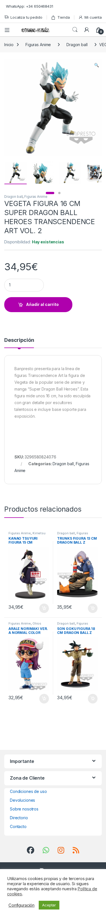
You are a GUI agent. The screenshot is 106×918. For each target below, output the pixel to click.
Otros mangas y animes (24, 625)
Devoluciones (22, 800)
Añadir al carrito (42, 304)
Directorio (19, 817)
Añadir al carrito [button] (43, 608)
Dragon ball (76, 44)
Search (75, 30)
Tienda (63, 17)
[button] (96, 65)
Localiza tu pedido (26, 17)
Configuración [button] (21, 905)
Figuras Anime (38, 44)
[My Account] (87, 29)
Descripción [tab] (19, 340)
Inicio (9, 44)
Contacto (18, 826)
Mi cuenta (93, 17)
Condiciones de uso (28, 791)
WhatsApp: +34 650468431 (29, 6)
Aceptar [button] (49, 905)
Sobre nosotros (24, 809)
